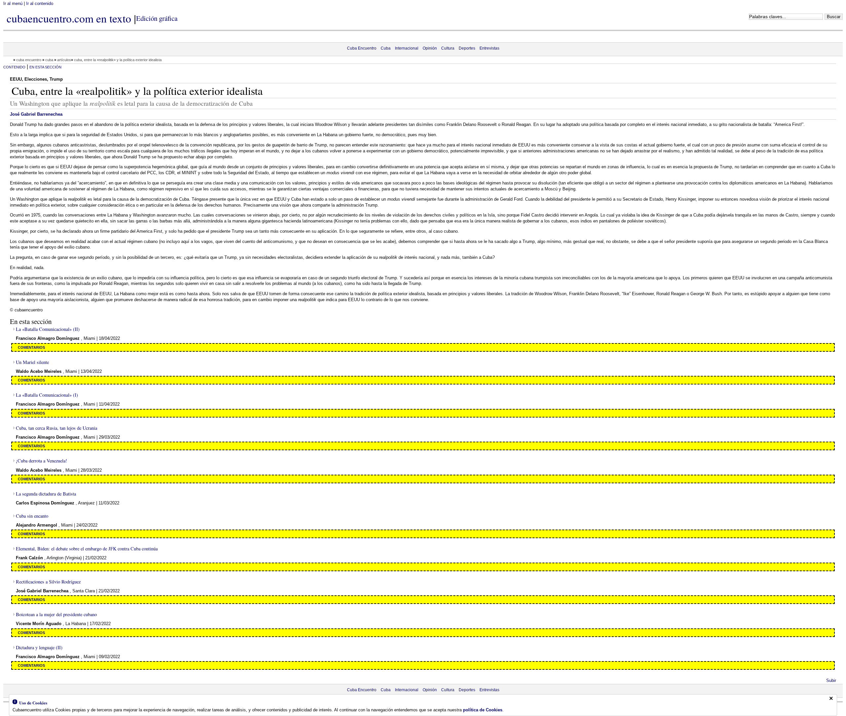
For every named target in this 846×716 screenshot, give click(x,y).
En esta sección (45, 67)
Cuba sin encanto (32, 516)
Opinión (430, 48)
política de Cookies (482, 709)
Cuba (386, 48)
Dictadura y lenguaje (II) (39, 647)
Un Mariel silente (32, 362)
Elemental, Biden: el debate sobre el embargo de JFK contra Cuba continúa (87, 548)
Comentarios (31, 347)
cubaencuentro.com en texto (69, 18)
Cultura (447, 48)
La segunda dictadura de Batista (46, 494)
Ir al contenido (39, 3)
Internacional (406, 48)
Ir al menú (12, 3)
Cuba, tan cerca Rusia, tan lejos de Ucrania (56, 428)
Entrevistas (489, 48)
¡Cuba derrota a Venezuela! (41, 460)
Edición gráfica (156, 18)
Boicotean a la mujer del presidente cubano (56, 614)
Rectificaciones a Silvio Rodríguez (48, 581)
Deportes (467, 48)
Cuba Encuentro (361, 48)
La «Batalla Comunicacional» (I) (47, 395)
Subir (831, 680)
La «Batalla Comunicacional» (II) (48, 329)
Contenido (14, 67)
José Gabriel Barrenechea (36, 114)
